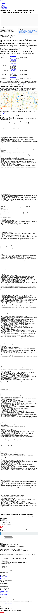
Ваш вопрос (2, 543)
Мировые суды (4, 7)
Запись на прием (5, 4)
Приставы (3, 6)
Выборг (6, 594)
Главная (3, 3)
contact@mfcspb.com (8, 603)
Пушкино (6, 591)
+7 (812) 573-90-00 (4, 576)
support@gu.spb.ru (13, 60)
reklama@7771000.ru (13, 65)
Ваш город (2, 538)
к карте (5, 113)
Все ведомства (4, 8)
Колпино (2, 591)
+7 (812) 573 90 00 (13, 56)
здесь (13, 524)
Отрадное (2, 594)
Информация (5, 5)
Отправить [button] (2, 612)
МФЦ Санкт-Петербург (4, 0)
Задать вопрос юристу (4, 545)
